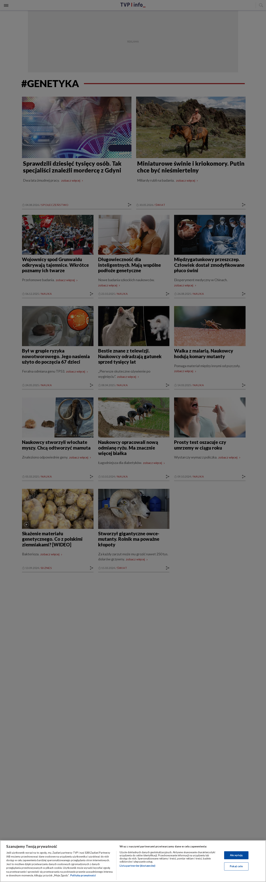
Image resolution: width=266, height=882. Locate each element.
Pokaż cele (236, 866)
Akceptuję (236, 855)
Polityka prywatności (83, 875)
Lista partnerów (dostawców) (137, 865)
